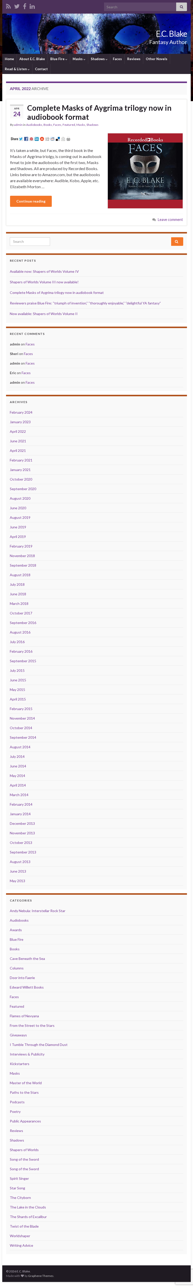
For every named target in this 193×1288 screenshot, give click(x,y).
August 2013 (20, 862)
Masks (78, 59)
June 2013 (18, 871)
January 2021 (20, 469)
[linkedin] (32, 5)
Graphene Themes (41, 1276)
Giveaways (18, 1035)
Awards (16, 930)
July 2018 (17, 584)
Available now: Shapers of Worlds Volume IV (44, 271)
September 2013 (23, 852)
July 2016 (17, 642)
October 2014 (21, 728)
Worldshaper (20, 1236)
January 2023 (20, 422)
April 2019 (18, 536)
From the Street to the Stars (32, 1025)
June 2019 (18, 527)
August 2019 (20, 517)
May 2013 (17, 881)
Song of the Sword (24, 1159)
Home (9, 59)
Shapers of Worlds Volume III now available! (44, 282)
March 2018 (19, 603)
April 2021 (18, 450)
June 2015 (18, 680)
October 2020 (21, 479)
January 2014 (20, 814)
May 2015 (17, 689)
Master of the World (26, 1083)
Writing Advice (21, 1245)
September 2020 (23, 489)
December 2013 (22, 823)
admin (18, 125)
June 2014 (18, 766)
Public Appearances (25, 1121)
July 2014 (17, 756)
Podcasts (17, 1102)
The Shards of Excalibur (28, 1217)
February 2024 (21, 412)
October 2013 (21, 842)
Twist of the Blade (24, 1226)
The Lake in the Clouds (28, 1207)
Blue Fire (57, 59)
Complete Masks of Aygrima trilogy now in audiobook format (99, 112)
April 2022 (18, 431)
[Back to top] (181, 1258)
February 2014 (21, 804)
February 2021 (21, 460)
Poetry (15, 1111)
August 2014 (20, 747)
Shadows (98, 59)
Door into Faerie (22, 977)
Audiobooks (34, 125)
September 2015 (23, 661)
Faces (117, 59)
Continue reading (30, 201)
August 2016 (20, 632)
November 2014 (22, 718)
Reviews (133, 59)
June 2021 (18, 441)
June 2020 (18, 508)
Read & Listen (16, 69)
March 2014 (19, 795)
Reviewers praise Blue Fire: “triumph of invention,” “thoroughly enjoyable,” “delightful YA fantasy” (85, 303)
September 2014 (23, 737)
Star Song (17, 1188)
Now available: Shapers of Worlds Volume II (44, 313)
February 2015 (21, 709)
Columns (17, 968)
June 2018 (18, 594)
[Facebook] (24, 5)
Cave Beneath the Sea (27, 958)
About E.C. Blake (32, 59)
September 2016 (23, 622)
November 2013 (22, 833)
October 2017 (21, 613)
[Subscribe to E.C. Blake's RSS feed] (8, 5)
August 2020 (20, 498)
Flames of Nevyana (24, 1016)
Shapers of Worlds (24, 1150)
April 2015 (18, 699)
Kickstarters (19, 1064)
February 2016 (21, 651)
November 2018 (22, 556)
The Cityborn (20, 1197)
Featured (69, 125)
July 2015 (17, 670)
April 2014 (18, 785)
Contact (41, 69)
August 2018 (20, 575)
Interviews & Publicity (27, 1054)
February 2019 (21, 546)
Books (47, 125)
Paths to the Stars (24, 1092)
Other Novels (156, 59)
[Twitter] (17, 5)
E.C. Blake (171, 33)
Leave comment (170, 219)
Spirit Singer (19, 1178)
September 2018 (23, 565)
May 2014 (17, 775)
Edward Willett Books (27, 987)
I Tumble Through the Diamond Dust (39, 1044)
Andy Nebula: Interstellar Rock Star (37, 911)
